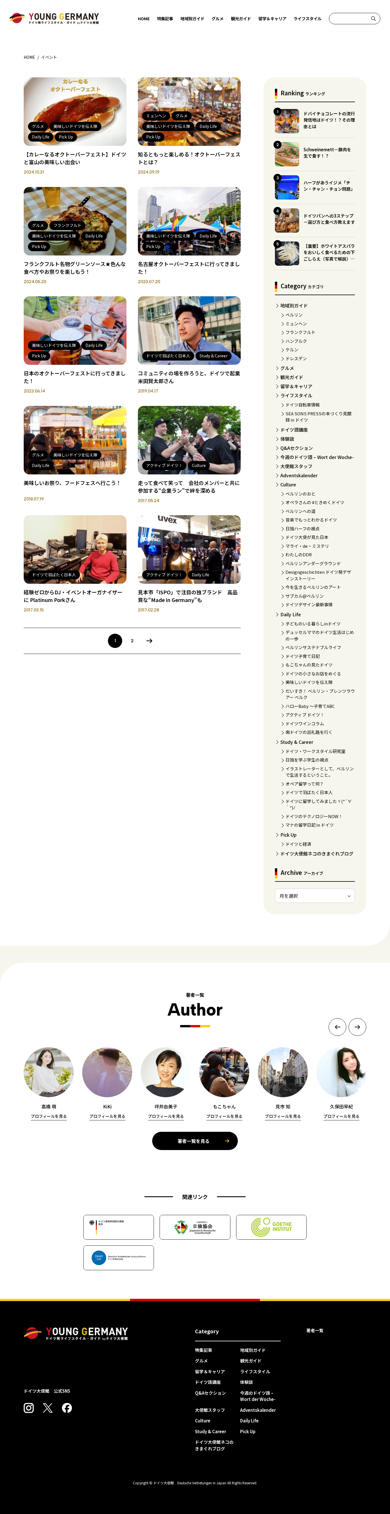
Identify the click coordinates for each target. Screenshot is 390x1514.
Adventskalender (298, 475)
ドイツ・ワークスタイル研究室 (315, 751)
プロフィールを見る (49, 1116)
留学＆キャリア (272, 18)
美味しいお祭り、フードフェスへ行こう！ (72, 482)
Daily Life (290, 614)
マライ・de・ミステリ (307, 546)
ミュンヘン (296, 324)
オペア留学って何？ (305, 784)
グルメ (218, 18)
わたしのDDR (299, 554)
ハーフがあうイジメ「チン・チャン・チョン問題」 (329, 186)
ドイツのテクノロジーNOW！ (314, 816)
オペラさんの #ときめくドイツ (315, 502)
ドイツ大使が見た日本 (307, 537)
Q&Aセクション (296, 447)
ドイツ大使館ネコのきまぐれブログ (316, 853)
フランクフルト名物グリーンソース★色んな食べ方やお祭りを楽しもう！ (75, 267)
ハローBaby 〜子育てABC (310, 706)
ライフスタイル (307, 18)
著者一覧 (314, 1330)
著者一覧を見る (194, 1140)
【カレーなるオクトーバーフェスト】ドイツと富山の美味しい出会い (75, 158)
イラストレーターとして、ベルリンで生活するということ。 (320, 772)
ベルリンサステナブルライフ (313, 647)
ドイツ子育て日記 (303, 656)
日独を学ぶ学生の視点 (307, 760)
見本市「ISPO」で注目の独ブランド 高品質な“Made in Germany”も (188, 595)
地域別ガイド (192, 18)
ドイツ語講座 (294, 429)
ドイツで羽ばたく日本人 (309, 792)
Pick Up (288, 834)
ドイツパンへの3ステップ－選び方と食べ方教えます (329, 219)
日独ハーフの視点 (302, 528)
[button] (337, 1027)
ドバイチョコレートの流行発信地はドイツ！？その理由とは (329, 119)
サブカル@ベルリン (305, 596)
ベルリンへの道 (300, 511)
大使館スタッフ (296, 466)
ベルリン (294, 315)
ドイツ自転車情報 (303, 405)
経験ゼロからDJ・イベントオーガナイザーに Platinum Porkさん (73, 595)
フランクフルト (300, 332)
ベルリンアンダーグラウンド (313, 563)
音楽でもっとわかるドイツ (311, 520)
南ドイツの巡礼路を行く (309, 732)
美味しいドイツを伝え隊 (309, 682)
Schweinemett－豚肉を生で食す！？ (327, 152)
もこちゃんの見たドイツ (309, 665)
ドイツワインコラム (305, 723)
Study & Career (296, 741)
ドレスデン (296, 358)
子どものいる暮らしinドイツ (313, 624)
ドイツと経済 (298, 844)
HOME (144, 18)
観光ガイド (241, 18)
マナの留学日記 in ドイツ (310, 825)
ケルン (292, 350)
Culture (288, 484)
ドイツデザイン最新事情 (309, 604)
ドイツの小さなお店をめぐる (313, 674)
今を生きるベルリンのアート (313, 587)
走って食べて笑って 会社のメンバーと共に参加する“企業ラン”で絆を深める (189, 486)
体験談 (287, 438)
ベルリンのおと (300, 494)
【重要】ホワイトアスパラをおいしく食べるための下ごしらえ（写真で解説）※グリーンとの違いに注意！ (329, 255)
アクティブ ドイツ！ (305, 715)
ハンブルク (296, 341)
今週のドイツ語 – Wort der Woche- (317, 457)
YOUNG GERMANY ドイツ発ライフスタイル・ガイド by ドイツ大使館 (76, 1333)
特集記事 (165, 18)
